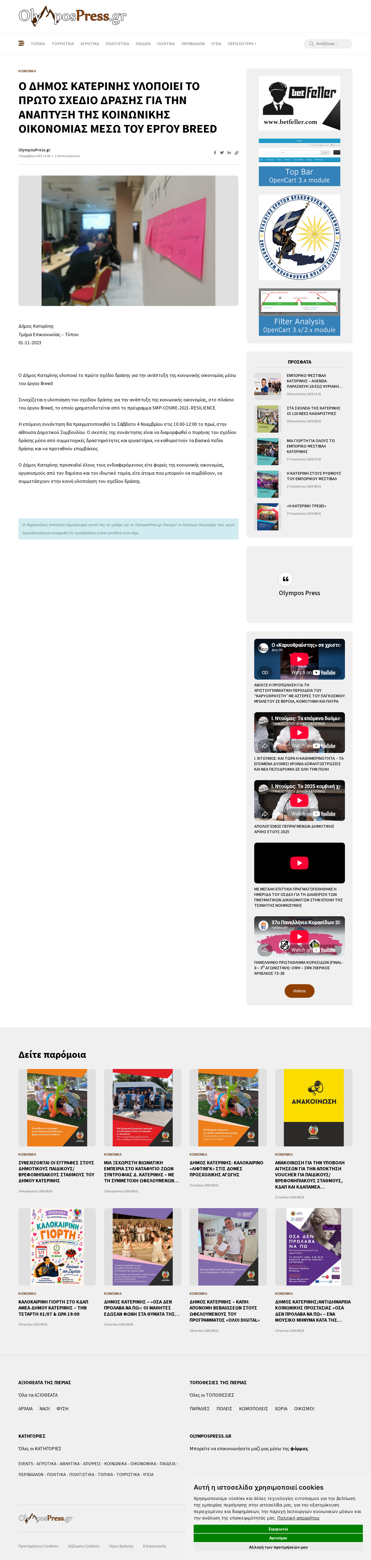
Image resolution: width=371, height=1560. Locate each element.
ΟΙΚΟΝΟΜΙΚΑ (143, 1464)
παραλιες (200, 1408)
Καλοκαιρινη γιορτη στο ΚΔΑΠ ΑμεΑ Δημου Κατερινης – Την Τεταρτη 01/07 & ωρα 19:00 (53, 1308)
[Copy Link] (236, 153)
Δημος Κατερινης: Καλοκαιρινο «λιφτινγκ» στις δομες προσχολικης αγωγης (226, 1168)
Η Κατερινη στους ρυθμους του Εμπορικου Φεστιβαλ (314, 476)
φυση (62, 1408)
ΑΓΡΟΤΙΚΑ (89, 44)
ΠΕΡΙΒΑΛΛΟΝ (193, 44)
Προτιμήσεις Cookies (38, 1546)
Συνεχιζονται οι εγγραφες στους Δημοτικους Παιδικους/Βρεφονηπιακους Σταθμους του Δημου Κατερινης (56, 1171)
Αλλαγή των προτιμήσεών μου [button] (278, 1547)
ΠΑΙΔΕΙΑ (143, 44)
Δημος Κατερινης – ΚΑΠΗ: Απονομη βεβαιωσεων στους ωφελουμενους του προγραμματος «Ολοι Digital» (225, 1311)
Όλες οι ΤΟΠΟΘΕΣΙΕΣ (212, 1395)
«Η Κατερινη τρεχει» (306, 506)
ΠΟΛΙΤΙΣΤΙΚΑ (117, 44)
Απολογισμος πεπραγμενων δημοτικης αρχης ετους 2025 (294, 829)
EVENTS (25, 1464)
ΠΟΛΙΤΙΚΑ (166, 44)
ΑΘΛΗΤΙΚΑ (70, 1464)
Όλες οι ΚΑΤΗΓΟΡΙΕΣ (39, 1448)
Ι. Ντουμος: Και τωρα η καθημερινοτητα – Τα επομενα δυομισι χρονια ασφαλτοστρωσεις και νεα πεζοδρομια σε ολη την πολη (299, 763)
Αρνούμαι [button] (278, 1538)
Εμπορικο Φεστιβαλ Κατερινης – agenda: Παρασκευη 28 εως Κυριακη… (315, 381)
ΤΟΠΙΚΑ (38, 44)
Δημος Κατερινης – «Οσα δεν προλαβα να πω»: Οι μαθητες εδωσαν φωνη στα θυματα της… (142, 1308)
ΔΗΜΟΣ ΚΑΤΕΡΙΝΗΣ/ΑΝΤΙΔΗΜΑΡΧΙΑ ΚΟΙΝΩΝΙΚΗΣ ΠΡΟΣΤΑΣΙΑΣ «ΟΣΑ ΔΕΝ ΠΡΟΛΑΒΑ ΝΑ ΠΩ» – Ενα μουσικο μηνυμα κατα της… (313, 1311)
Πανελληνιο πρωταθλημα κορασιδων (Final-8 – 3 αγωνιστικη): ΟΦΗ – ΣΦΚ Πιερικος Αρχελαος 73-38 (298, 967)
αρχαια (25, 1408)
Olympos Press (299, 593)
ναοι (44, 1408)
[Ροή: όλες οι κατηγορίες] (21, 44)
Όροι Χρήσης (121, 1546)
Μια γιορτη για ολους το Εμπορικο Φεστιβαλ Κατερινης (311, 446)
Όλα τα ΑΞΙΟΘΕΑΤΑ (38, 1395)
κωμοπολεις (253, 1408)
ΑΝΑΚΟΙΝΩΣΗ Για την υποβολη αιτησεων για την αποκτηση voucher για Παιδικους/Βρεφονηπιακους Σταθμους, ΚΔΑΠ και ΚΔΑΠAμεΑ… (310, 1174)
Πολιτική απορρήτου (298, 1518)
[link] (298, 1518)
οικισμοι (304, 1408)
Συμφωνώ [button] (278, 1529)
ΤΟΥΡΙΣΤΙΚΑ (63, 44)
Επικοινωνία (154, 1546)
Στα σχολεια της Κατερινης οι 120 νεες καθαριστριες (314, 411)
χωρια (281, 1408)
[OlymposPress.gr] (72, 16)
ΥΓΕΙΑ (216, 44)
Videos (299, 991)
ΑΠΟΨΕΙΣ (92, 1464)
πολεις (224, 1408)
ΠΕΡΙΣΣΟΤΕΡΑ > (242, 44)
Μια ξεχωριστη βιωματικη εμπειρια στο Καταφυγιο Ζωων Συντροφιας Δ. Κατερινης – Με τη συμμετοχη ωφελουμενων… (141, 1171)
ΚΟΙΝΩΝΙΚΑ (115, 1464)
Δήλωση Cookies (83, 1546)
